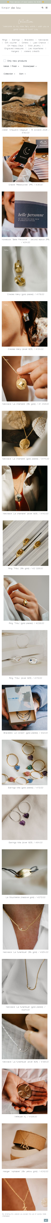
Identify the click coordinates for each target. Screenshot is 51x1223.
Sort (21, 74)
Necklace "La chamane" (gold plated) (25, 459)
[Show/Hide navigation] (46, 7)
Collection (9, 74)
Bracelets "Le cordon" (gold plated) (26, 733)
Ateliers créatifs (31, 51)
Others (25, 43)
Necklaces (43, 40)
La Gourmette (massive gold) (25, 897)
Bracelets (29, 40)
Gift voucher (11, 43)
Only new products (17, 61)
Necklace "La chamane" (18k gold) (25, 404)
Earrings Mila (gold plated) (25, 788)
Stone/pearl (29, 66)
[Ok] (46, 1220)
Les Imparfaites (35, 48)
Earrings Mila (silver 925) (25, 842)
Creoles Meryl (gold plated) (25, 294)
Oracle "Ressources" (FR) (25, 185)
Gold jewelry (34, 46)
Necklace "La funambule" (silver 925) (25, 1062)
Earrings (16, 40)
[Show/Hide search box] (42, 7)
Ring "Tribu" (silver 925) (25, 678)
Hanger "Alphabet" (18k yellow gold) (25, 1171)
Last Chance (39, 43)
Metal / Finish (11, 66)
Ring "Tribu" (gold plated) (26, 623)
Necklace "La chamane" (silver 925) (25, 513)
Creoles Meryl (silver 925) (25, 349)
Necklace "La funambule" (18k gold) (25, 952)
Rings (4, 40)
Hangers (15, 51)
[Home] (11, 7)
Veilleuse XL (25, 1116)
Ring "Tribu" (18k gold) (25, 568)
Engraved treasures (14, 48)
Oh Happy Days (15, 46)
